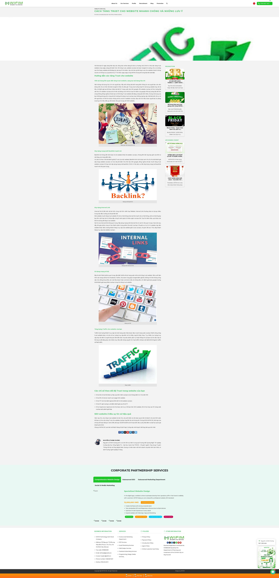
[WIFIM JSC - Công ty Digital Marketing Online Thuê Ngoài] (14, 3)
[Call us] (176, 543)
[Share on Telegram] (136, 432)
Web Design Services (125, 548)
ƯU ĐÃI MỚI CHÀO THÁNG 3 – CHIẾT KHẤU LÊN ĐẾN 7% (174, 82)
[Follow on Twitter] (172, 543)
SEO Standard (129, 516)
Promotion (160, 3)
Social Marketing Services (126, 545)
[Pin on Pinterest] (127, 432)
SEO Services (123, 542)
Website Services (99, 8)
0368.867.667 (109, 559)
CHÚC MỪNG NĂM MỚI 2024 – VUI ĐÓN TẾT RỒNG (175, 179)
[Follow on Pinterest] (178, 543)
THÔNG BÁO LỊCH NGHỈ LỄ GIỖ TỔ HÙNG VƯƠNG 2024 (175, 156)
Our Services (125, 3)
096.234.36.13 (104, 562)
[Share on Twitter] (122, 432)
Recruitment (143, 3)
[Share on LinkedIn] (130, 432)
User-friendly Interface (141, 516)
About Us (114, 3)
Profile (134, 3)
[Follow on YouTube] (180, 543)
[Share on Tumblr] (133, 432)
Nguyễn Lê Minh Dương (115, 14)
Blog (152, 3)
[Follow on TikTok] (170, 543)
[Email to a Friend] (125, 432)
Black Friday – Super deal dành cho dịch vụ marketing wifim (175, 129)
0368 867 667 (265, 3)
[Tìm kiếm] (166, 3)
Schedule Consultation (143, 502)
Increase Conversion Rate (155, 516)
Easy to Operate (168, 516)
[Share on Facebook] (119, 432)
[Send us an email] (174, 543)
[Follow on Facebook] (168, 543)
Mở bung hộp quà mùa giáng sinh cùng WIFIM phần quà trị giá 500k (175, 106)
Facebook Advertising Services (128, 551)
